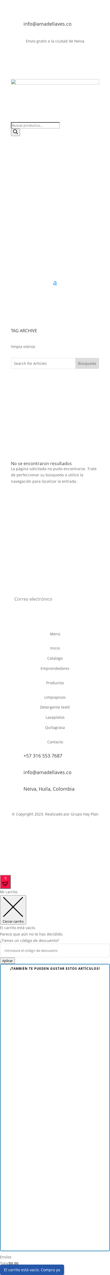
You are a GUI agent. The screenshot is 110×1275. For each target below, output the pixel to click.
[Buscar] (15, 132)
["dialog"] (55, 1081)
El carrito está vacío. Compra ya (32, 1269)
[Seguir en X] (84, 56)
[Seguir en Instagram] (95, 56)
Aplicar (7, 960)
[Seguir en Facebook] (73, 56)
